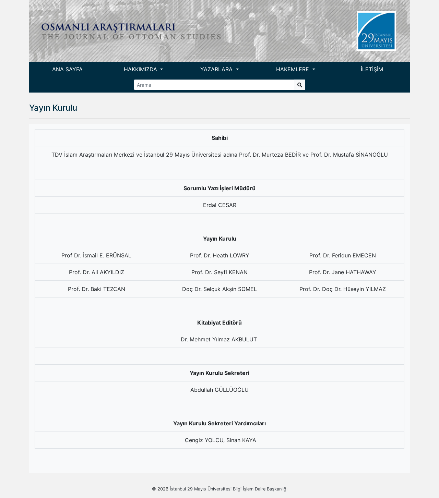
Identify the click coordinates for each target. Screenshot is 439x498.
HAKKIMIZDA (141, 69)
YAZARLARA (217, 69)
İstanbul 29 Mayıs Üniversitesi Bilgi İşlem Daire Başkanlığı (228, 488)
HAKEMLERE (293, 69)
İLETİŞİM (372, 69)
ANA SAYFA (67, 69)
